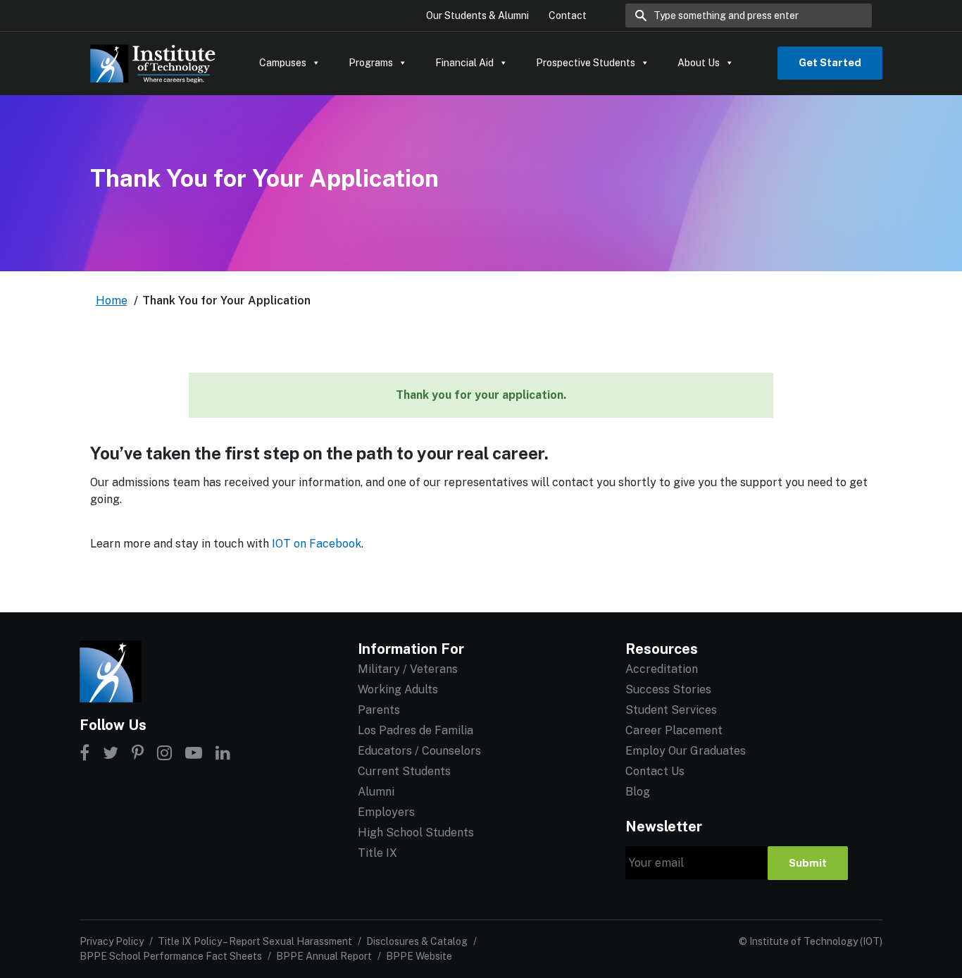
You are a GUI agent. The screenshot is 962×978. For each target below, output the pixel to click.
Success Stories (668, 689)
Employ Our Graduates (685, 750)
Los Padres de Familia (415, 730)
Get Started (830, 62)
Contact (568, 15)
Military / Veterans (408, 669)
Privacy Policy (112, 941)
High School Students (416, 832)
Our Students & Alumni (477, 15)
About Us (698, 62)
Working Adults (398, 689)
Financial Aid (464, 62)
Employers (386, 812)
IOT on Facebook (316, 543)
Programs (371, 62)
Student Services (671, 710)
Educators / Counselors (419, 750)
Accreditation (661, 669)
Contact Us (655, 771)
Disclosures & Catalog (417, 941)
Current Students (404, 771)
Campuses (282, 62)
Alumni (376, 791)
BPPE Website (419, 956)
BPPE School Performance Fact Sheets (171, 956)
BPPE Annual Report (324, 956)
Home (111, 300)
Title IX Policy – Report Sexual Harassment (255, 941)
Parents (379, 710)
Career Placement (674, 730)
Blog (637, 791)
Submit (808, 863)
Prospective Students (585, 62)
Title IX (377, 853)
